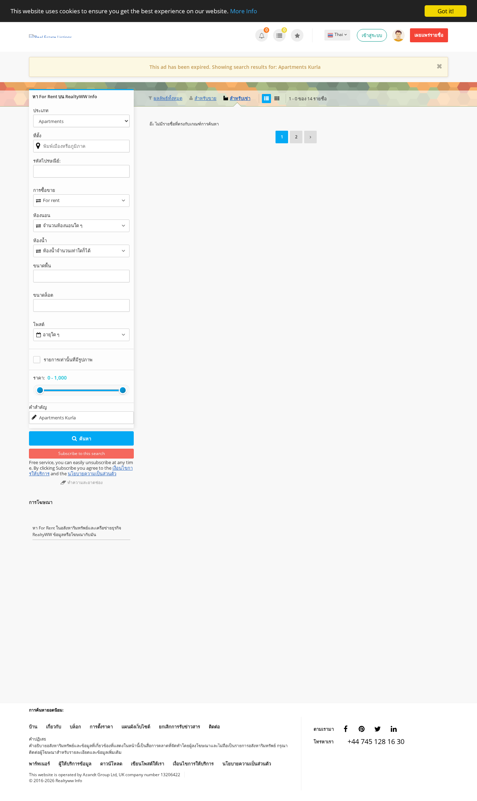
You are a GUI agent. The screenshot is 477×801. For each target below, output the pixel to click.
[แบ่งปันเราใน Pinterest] (361, 729)
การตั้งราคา (101, 726)
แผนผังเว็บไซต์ (136, 726)
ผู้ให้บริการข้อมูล (75, 763)
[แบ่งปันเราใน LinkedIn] (393, 729)
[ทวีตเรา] (377, 729)
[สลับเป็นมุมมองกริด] (276, 98)
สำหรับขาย (206, 98)
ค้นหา (85, 438)
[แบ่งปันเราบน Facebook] (345, 729)
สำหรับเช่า (240, 98)
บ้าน (33, 726)
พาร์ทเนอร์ (39, 763)
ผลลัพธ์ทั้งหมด (168, 98)
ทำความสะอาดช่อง (84, 482)
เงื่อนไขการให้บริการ (193, 763)
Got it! (446, 11)
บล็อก (75, 726)
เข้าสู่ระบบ (372, 35)
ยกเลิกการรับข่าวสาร (179, 726)
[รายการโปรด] (297, 35)
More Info (243, 11)
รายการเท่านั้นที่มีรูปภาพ (68, 359)
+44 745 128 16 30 (371, 741)
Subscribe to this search (81, 453)
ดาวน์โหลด (111, 763)
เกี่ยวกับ (53, 726)
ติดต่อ (214, 726)
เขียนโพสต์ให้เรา (147, 763)
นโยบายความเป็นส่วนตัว (92, 473)
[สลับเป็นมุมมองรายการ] (266, 98)
